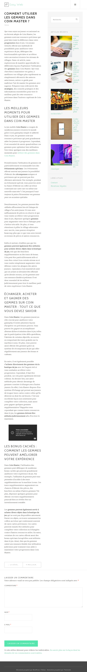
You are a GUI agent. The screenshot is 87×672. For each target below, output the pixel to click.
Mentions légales (58, 186)
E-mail (7, 625)
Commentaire (10, 586)
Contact (54, 183)
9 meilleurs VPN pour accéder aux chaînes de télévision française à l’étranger (33, 565)
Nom (6, 612)
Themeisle (67, 670)
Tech (6, 25)
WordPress (36, 670)
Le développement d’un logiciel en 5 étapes (16, 565)
